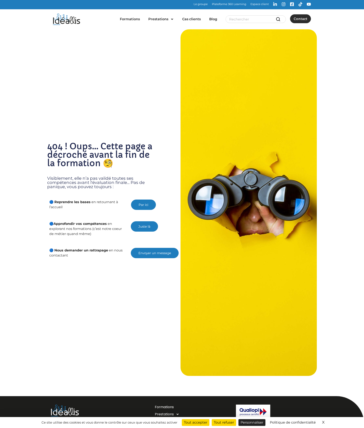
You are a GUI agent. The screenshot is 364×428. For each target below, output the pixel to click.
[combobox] (252, 19)
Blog (213, 19)
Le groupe (201, 4)
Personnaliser (252, 422)
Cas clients (191, 19)
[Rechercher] (279, 19)
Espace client (259, 4)
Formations (130, 19)
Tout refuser (224, 422)
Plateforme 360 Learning (229, 4)
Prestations (158, 19)
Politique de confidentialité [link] (293, 422)
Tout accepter (195, 422)
